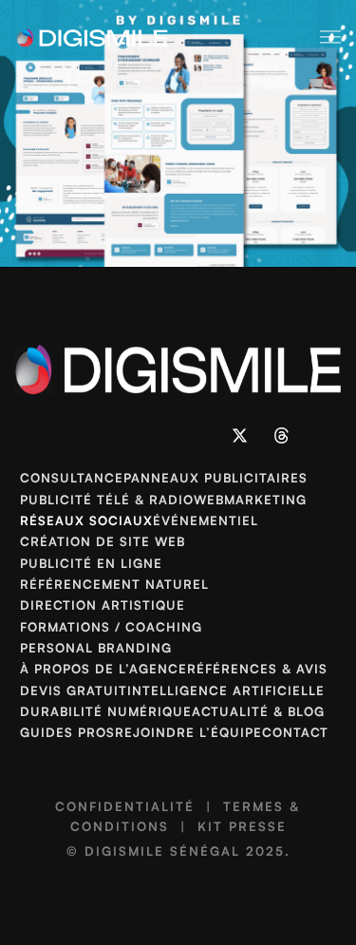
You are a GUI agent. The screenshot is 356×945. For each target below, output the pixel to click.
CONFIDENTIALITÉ (125, 806)
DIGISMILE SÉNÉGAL (162, 851)
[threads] (282, 435)
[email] (199, 435)
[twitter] (240, 435)
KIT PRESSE (242, 826)
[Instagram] (116, 435)
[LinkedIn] (75, 435)
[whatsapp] (158, 435)
